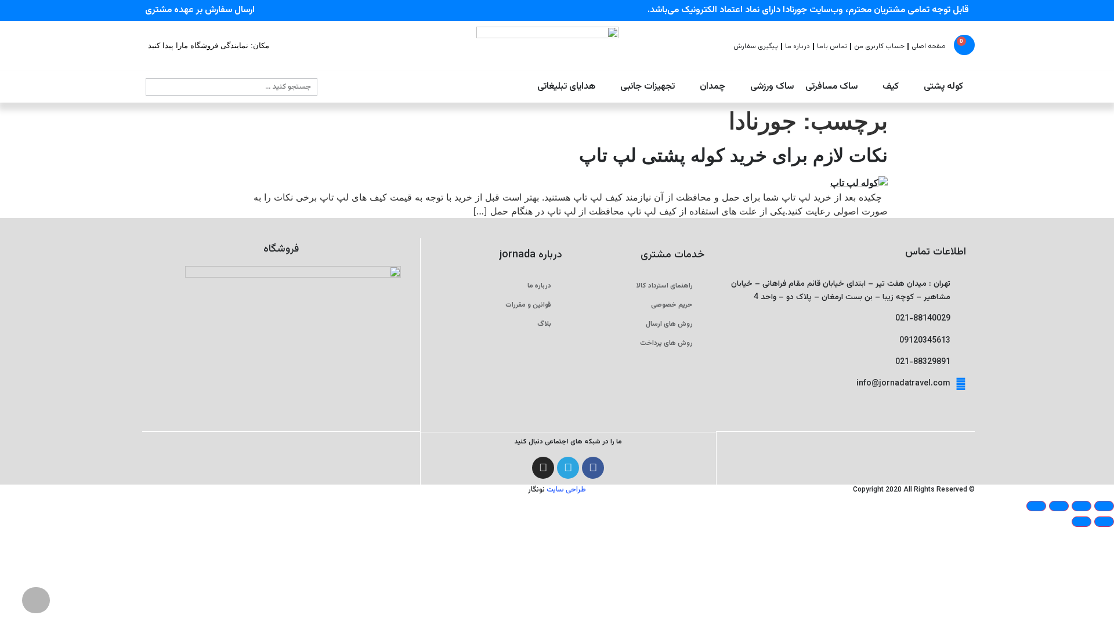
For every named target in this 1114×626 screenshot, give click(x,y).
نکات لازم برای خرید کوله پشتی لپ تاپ (733, 155)
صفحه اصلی (929, 46)
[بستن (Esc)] (1036, 506)
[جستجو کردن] (155, 87)
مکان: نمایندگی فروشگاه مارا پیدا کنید (208, 45)
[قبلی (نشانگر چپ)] (1104, 521)
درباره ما (797, 46)
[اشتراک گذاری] (1059, 506)
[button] (937, 87)
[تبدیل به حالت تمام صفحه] (1081, 506)
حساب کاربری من (879, 46)
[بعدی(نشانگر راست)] (1081, 521)
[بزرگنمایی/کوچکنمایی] (1104, 506)
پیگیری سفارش (755, 46)
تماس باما (832, 46)
